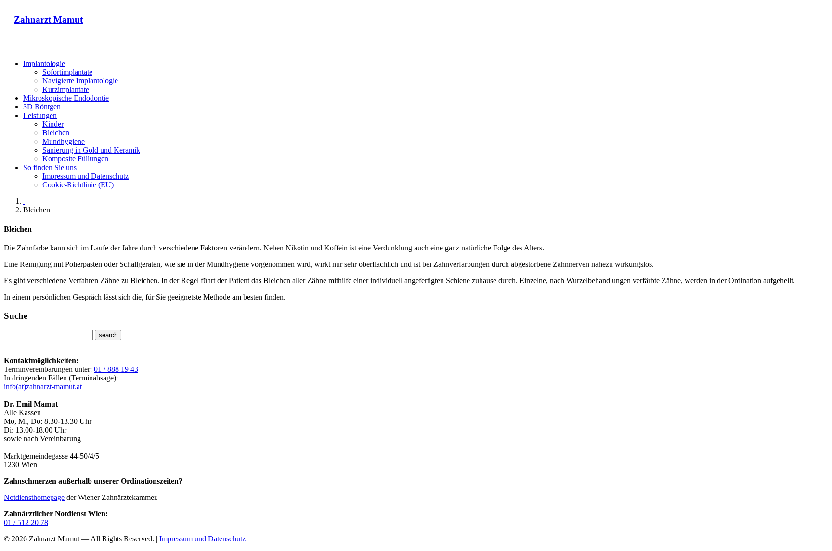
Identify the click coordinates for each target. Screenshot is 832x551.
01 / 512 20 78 (26, 522)
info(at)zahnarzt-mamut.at (43, 386)
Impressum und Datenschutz (85, 176)
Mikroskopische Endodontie (66, 98)
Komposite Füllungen (75, 159)
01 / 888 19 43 (116, 369)
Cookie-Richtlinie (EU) (78, 185)
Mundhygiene (63, 141)
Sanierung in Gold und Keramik (91, 150)
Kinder (53, 124)
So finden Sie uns (50, 167)
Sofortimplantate (67, 72)
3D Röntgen (42, 107)
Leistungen (40, 115)
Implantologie (44, 63)
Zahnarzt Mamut (48, 19)
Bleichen (55, 133)
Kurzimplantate (65, 89)
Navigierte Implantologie (80, 81)
